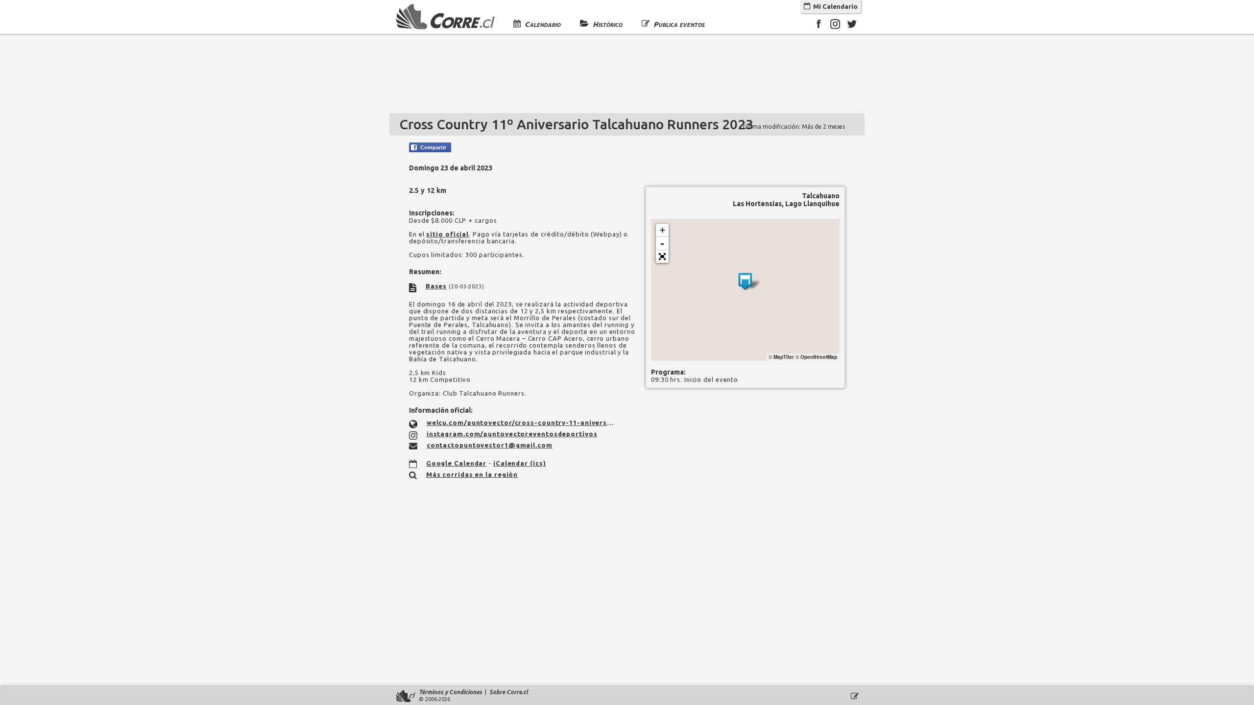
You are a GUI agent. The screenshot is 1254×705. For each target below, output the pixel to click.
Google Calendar (456, 463)
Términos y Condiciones (450, 692)
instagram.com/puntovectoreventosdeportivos (512, 433)
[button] (662, 256)
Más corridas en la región (472, 474)
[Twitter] (852, 25)
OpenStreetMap (818, 356)
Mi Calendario (834, 6)
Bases (436, 285)
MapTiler (783, 356)
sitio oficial (447, 234)
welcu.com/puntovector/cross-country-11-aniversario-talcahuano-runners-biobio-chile (521, 422)
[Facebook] (818, 25)
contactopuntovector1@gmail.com (490, 445)
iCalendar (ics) (519, 463)
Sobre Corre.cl (508, 692)
